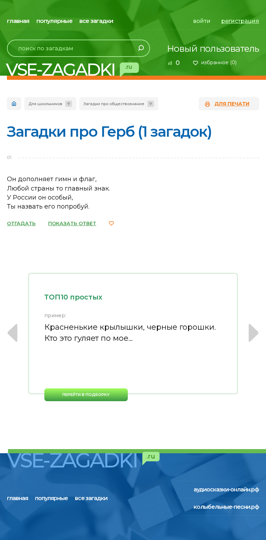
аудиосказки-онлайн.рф (226, 489)
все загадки (96, 20)
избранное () (219, 62)
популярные (54, 20)
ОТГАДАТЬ (21, 223)
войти (202, 21)
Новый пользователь (213, 48)
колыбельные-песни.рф (226, 507)
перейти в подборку (86, 394)
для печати (231, 104)
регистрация (240, 21)
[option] (133, 337)
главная (18, 20)
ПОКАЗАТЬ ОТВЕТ (72, 223)
